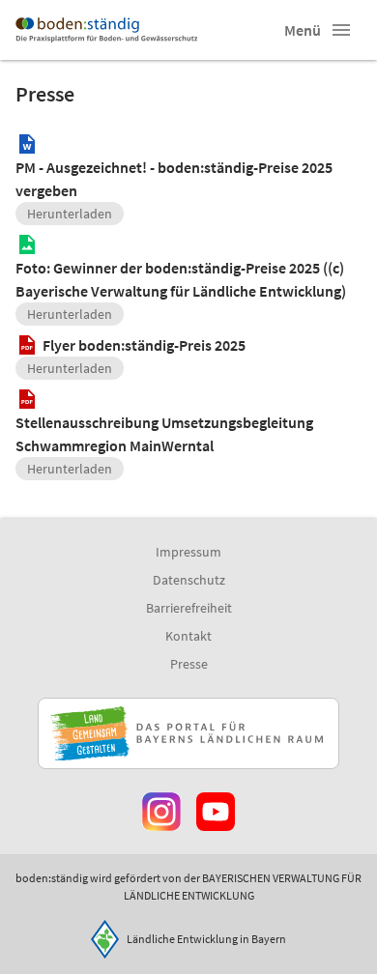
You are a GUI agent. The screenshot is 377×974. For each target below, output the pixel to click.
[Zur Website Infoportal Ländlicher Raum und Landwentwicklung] (188, 733)
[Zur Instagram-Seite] (161, 811)
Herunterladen (69, 213)
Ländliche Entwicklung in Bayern (206, 938)
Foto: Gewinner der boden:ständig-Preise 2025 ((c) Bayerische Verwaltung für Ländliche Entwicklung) (180, 279)
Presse (189, 664)
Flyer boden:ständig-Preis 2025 (144, 345)
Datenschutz (189, 579)
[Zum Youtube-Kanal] (215, 811)
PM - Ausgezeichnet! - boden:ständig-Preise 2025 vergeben (174, 179)
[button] (341, 30)
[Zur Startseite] (106, 30)
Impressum (188, 551)
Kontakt (188, 636)
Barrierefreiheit (189, 607)
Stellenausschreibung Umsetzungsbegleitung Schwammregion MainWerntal (164, 434)
